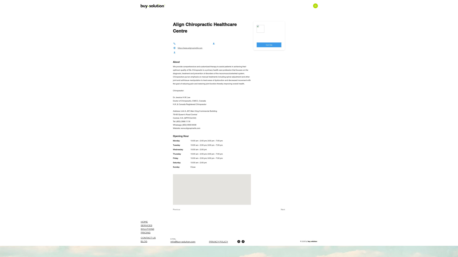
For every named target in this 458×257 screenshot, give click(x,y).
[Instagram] (238, 241)
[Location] (174, 52)
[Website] (174, 48)
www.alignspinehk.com (190, 128)
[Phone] (174, 43)
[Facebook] (243, 241)
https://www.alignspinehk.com (190, 48)
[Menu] (315, 6)
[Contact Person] (213, 43)
